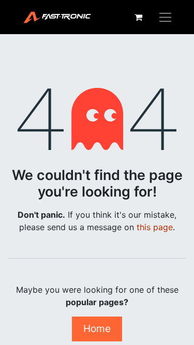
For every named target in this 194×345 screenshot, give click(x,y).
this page (155, 227)
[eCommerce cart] (138, 17)
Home (97, 328)
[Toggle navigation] (165, 17)
